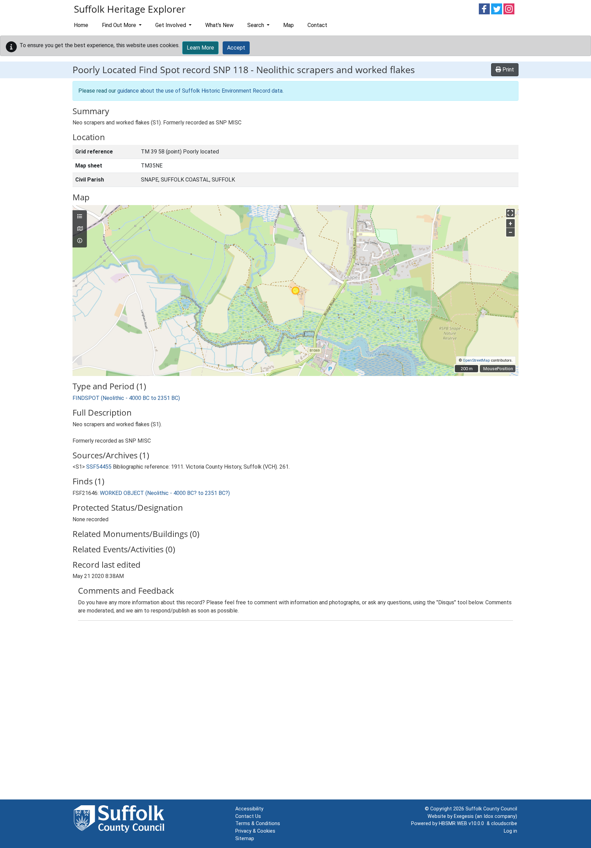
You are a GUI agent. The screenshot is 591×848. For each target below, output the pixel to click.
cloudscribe (504, 823)
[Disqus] (295, 711)
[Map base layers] (80, 229)
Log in (510, 831)
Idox (488, 816)
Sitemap (244, 839)
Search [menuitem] (256, 25)
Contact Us (248, 816)
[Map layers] (80, 217)
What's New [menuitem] (219, 25)
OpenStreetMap (476, 360)
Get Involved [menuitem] (171, 25)
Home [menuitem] (81, 25)
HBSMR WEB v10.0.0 (463, 823)
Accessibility (249, 809)
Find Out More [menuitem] (119, 25)
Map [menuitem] (288, 25)
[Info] (80, 241)
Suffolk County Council (491, 809)
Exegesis (464, 816)
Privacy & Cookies (255, 831)
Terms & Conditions (257, 823)
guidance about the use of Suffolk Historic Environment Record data (200, 91)
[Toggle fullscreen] (510, 213)
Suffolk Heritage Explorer (129, 8)
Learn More (200, 47)
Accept (236, 47)
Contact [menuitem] (317, 25)
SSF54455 (98, 466)
